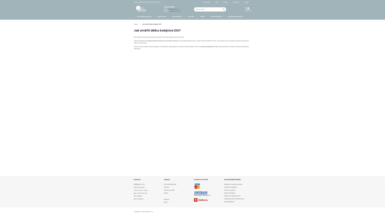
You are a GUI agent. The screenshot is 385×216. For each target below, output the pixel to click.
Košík (165, 202)
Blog (216, 2)
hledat (223, 9)
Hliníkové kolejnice (229, 193)
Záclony (191, 17)
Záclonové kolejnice (144, 17)
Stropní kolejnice (229, 201)
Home (136, 24)
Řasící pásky (162, 17)
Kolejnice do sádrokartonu (232, 196)
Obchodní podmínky (170, 184)
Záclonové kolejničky (230, 187)
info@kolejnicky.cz (173, 9)
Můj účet (166, 199)
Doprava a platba (169, 190)
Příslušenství (177, 17)
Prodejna (225, 2)
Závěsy (202, 17)
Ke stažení (236, 2)
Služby (166, 193)
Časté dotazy (206, 2)
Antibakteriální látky (235, 17)
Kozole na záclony (229, 190)
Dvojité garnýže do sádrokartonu (234, 199)
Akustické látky (216, 17)
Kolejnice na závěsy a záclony (233, 184)
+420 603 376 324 (174, 11)
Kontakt (246, 2)
